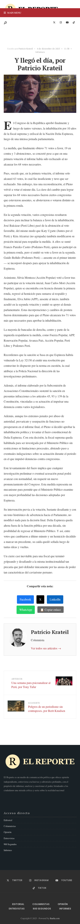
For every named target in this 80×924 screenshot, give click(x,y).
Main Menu (14, 12)
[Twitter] (54, 22)
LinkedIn (55, 599)
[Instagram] (60, 22)
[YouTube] (67, 22)
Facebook (25, 599)
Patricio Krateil (26, 48)
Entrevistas (9, 838)
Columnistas (10, 826)
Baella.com (55, 918)
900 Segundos (10, 844)
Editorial (8, 820)
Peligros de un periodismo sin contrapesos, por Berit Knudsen (46, 707)
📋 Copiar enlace (50, 610)
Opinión (7, 832)
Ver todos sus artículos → (46, 648)
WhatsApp (25, 610)
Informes (40, 52)
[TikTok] (73, 22)
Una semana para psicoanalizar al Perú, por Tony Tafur (30, 683)
